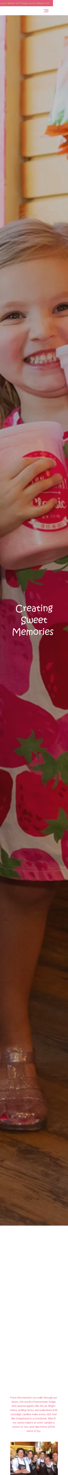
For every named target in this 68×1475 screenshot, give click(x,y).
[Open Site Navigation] (46, 10)
